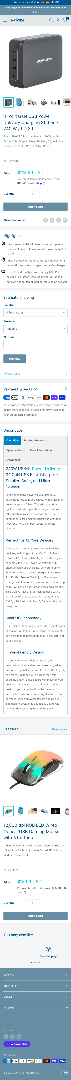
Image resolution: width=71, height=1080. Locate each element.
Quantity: (9, 193)
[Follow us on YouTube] (19, 1036)
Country (8, 305)
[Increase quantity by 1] (43, 194)
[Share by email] (65, 220)
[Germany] (47, 2)
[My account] (57, 20)
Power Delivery (46, 468)
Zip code (8, 337)
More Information (41, 450)
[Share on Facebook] (45, 220)
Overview (12, 440)
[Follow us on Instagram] (12, 1036)
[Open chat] (64, 1073)
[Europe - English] (42, 2)
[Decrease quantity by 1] (21, 194)
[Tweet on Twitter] (58, 220)
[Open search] (51, 20)
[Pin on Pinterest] (52, 220)
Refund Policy (11, 373)
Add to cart (35, 206)
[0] (65, 20)
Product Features (35, 440)
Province (9, 321)
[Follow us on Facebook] (5, 1036)
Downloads (13, 459)
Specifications (15, 450)
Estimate (15, 358)
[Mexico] (52, 2)
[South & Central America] (57, 2)
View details (60, 729)
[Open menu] (5, 20)
